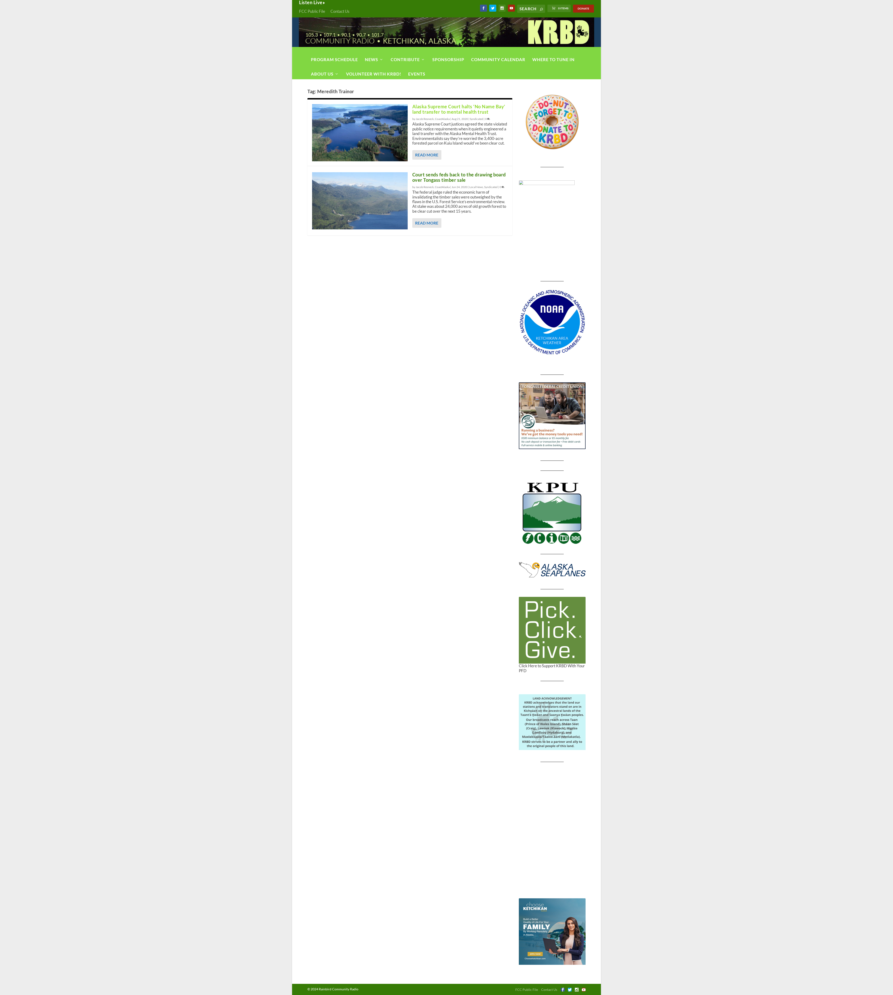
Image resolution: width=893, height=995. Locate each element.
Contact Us (339, 11)
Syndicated (476, 119)
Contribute (405, 59)
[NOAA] (552, 322)
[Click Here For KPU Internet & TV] (552, 512)
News (371, 59)
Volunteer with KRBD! (373, 73)
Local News (476, 187)
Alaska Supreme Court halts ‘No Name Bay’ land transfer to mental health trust (458, 109)
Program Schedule (334, 59)
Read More (426, 154)
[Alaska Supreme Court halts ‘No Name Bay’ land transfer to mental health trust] (359, 132)
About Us (322, 73)
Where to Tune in (553, 59)
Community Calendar (498, 59)
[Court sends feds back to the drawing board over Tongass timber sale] (359, 200)
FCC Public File (312, 11)
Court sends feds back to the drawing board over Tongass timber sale (459, 177)
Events (416, 73)
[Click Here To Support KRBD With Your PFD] (552, 630)
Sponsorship (448, 59)
